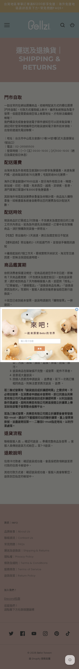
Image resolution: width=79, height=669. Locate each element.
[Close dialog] (76, 309)
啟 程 (39, 348)
